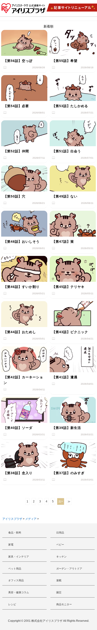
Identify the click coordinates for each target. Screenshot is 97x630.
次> (60, 501)
